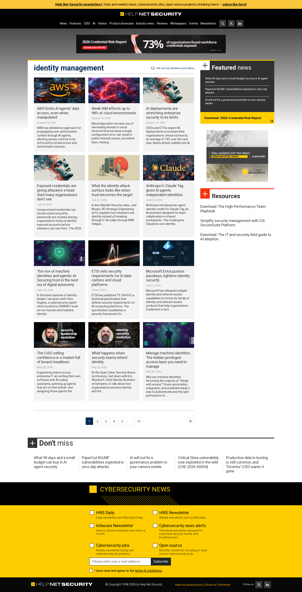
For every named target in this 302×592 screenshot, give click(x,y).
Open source (170, 545)
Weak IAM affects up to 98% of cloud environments (114, 110)
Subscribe (160, 561)
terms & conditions (148, 571)
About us (210, 584)
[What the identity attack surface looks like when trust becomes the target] (113, 168)
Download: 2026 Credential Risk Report (232, 118)
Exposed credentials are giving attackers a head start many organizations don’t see (57, 192)
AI (94, 23)
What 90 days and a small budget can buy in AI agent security (54, 462)
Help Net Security (151, 584)
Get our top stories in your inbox (175, 68)
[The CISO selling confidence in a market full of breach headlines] (59, 335)
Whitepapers (178, 23)
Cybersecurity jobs (112, 545)
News (63, 23)
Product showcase (122, 23)
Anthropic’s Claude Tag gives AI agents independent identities (164, 190)
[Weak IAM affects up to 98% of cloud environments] (113, 90)
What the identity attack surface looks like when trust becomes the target (112, 190)
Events (193, 23)
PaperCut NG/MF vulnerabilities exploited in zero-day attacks (103, 462)
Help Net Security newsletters (78, 4)
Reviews (162, 23)
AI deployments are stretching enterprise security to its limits (163, 112)
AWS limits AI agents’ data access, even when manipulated (58, 112)
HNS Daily (105, 512)
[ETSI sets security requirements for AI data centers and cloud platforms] (113, 253)
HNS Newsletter (174, 512)
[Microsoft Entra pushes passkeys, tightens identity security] (168, 253)
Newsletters (208, 23)
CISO (87, 23)
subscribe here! (234, 4)
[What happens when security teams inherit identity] (113, 335)
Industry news (145, 23)
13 (138, 421)
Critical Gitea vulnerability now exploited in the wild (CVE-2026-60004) (198, 462)
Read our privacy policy (189, 584)
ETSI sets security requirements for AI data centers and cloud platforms (111, 278)
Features (75, 23)
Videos (102, 23)
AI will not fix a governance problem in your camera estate (148, 462)
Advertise (224, 584)
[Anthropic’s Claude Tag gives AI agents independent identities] (168, 168)
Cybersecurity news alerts (182, 525)
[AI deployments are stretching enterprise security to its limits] (168, 90)
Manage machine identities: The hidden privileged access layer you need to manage (168, 360)
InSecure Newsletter (114, 525)
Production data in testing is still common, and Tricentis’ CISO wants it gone (247, 464)
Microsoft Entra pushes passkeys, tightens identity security (168, 275)
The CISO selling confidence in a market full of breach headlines (58, 357)
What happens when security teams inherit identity (109, 357)
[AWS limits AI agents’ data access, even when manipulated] (59, 90)
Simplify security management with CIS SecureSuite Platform (232, 223)
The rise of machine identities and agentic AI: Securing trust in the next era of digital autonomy (57, 278)
